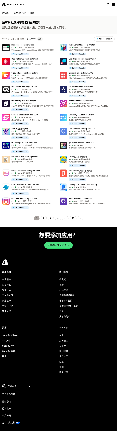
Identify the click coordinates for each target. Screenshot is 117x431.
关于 (61, 335)
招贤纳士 (63, 340)
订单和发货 (7, 295)
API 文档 (6, 340)
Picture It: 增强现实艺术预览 (80, 171)
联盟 (61, 361)
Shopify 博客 (8, 351)
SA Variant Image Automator (81, 87)
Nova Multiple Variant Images (23, 101)
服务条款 (6, 401)
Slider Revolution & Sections (81, 198)
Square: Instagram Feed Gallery (24, 73)
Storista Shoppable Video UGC (24, 115)
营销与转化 (7, 306)
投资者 (62, 346)
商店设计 (6, 300)
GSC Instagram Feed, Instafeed (24, 59)
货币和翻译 (64, 316)
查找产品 (6, 285)
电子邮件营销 (65, 300)
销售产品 (6, 290)
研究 (4, 356)
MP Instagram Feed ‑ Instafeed (24, 143)
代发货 (62, 279)
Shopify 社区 (8, 346)
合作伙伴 (63, 356)
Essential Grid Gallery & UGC (81, 73)
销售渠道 (6, 279)
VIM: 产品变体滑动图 (20, 129)
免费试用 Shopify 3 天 (58, 245)
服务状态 (63, 372)
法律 (61, 367)
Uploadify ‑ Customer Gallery (81, 115)
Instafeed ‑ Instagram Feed (22, 45)
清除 (39, 39)
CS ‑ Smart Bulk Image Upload (24, 87)
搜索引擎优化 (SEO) (68, 306)
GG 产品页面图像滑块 (78, 157)
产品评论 (63, 290)
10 (73, 218)
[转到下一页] (80, 218)
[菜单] (113, 4)
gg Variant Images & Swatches (81, 143)
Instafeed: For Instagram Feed (24, 198)
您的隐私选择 (8, 422)
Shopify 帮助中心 (10, 335)
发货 (61, 311)
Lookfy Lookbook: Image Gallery (82, 59)
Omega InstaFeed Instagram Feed (25, 171)
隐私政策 (6, 408)
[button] (29, 50)
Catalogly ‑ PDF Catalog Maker (24, 157)
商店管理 (6, 311)
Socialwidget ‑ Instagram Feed (82, 129)
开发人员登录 (8, 394)
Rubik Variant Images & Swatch (82, 45)
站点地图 (6, 415)
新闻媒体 (63, 351)
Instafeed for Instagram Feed (81, 101)
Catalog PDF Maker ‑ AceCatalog (83, 185)
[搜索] (108, 4)
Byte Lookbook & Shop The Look (25, 185)
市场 (61, 285)
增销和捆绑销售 (66, 295)
